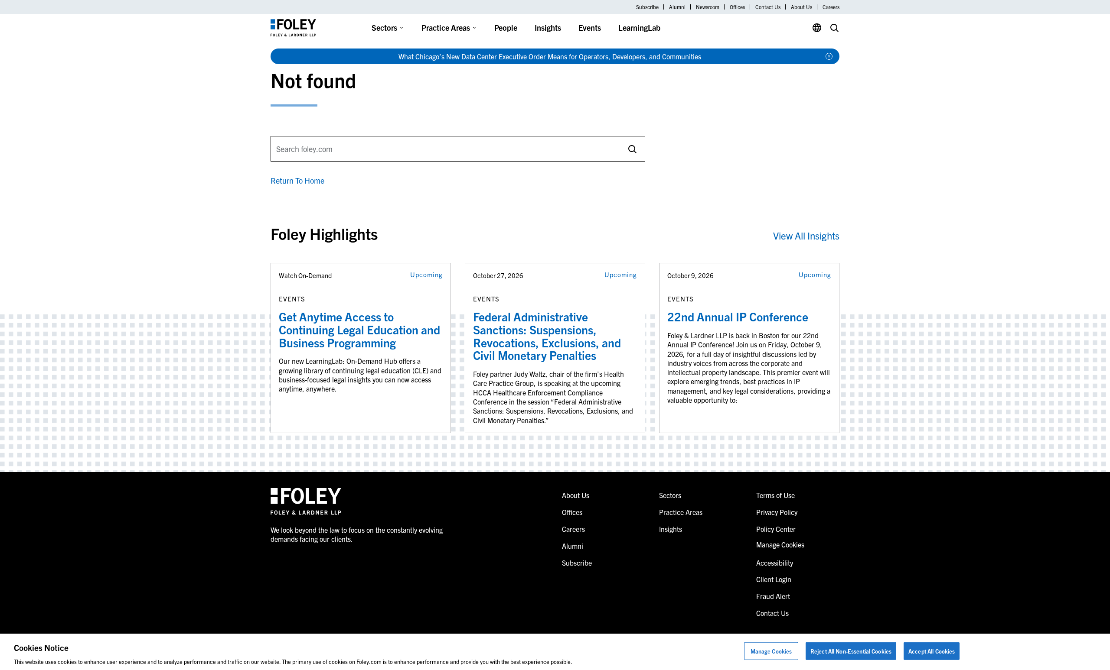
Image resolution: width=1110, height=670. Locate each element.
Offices (737, 7)
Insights (548, 27)
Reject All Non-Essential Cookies (850, 650)
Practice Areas (445, 27)
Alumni (677, 7)
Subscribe (647, 7)
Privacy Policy (776, 512)
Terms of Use (775, 495)
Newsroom (707, 7)
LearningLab (639, 27)
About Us (801, 7)
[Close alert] (829, 56)
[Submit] (632, 149)
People (505, 27)
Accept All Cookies (931, 650)
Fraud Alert (773, 596)
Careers (831, 7)
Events (589, 27)
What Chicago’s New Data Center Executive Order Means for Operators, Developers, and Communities (549, 56)
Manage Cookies (771, 650)
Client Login (773, 579)
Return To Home (297, 180)
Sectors (384, 27)
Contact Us (767, 7)
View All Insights (806, 235)
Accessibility (774, 562)
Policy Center (776, 528)
